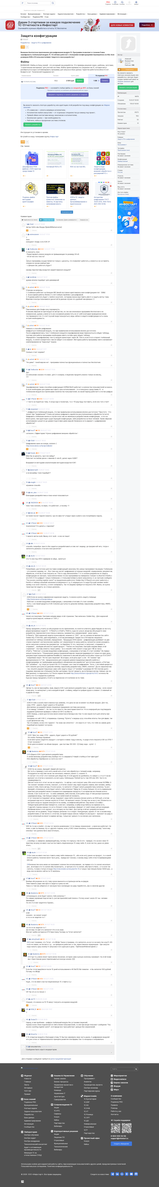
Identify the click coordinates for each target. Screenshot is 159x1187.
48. (27, 1009)
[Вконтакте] (117, 1174)
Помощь (114, 1108)
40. (27, 924)
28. (27, 613)
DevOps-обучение (31, 1135)
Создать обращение (121, 1144)
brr (30, 349)
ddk (31, 543)
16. (27, 453)
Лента (26, 1085)
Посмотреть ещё (67, 212)
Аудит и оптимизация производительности (32, 1148)
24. (27, 543)
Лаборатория (30, 1132)
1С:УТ (86, 1111)
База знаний (30, 1099)
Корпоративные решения (66, 1131)
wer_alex (33, 492)
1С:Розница (88, 1114)
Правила (114, 1105)
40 (28, 942)
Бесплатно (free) (123, 194)
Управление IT (59, 1093)
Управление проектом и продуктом (63, 1086)
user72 (32, 999)
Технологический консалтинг (35, 1144)
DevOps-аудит (30, 1138)
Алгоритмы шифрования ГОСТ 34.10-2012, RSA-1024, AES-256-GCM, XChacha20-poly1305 (102, 201)
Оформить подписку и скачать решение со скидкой (67, 95)
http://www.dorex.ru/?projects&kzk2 (39, 446)
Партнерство (59, 1123)
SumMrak (32, 277)
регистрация (56, 1059)
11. (27, 384)
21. (27, 513)
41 (29, 957)
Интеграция (29, 1124)
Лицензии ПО (59, 1137)
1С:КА (86, 1105)
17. (27, 470)
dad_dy (32, 513)
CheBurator (33, 249)
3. (26, 249)
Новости (27, 1079)
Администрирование (32, 1121)
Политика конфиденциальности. (60, 1166)
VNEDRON (34, 503)
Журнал (28, 1076)
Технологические (61, 1147)
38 (28, 864)
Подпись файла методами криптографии (28, 199)
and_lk (32, 566)
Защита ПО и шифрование (126, 139)
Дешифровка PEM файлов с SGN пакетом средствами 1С (31, 169)
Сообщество (29, 1127)
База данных (29, 1118)
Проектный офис (92, 1138)
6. (26, 306)
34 (28, 855)
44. (28, 852)
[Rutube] (136, 1174)
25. (27, 556)
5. (26, 287)
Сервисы (57, 1114)
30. (27, 685)
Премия (27, 1094)
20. (27, 503)
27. (28, 594)
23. (27, 533)
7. (26, 325)
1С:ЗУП (87, 1118)
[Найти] (136, 1069)
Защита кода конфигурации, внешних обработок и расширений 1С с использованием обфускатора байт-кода (102, 173)
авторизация (66, 1059)
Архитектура (59, 1096)
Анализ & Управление (64, 1076)
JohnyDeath (35, 939)
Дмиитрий (34, 470)
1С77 (86, 1130)
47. (27, 999)
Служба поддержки (121, 1120)
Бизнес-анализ (60, 1079)
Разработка (29, 1114)
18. (27, 482)
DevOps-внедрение (32, 1141)
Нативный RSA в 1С (54, 167)
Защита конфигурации (39, 36)
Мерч (116, 1090)
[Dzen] (127, 1174)
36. (29, 766)
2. (26, 234)
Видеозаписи (120, 1079)
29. (27, 626)
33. (27, 823)
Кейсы (56, 1120)
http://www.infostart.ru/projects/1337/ (84, 673)
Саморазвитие (60, 1100)
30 (28, 754)
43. (27, 966)
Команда (57, 1090)
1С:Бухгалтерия (90, 1099)
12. (27, 399)
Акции (56, 1108)
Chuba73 (33, 1019)
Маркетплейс (90, 1096)
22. (27, 523)
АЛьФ (31, 224)
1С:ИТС (57, 1111)
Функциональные (31, 1105)
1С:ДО (86, 1121)
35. (29, 732)
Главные (27, 1082)
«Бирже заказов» (124, 81)
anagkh (33, 482)
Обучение (88, 1076)
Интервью (28, 1088)
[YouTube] (131, 1174)
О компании (116, 1096)
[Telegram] (112, 1174)
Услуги (56, 1117)
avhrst (31, 287)
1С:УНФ (87, 1108)
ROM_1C (33, 1009)
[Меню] (22, 3)
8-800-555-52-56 (118, 1136)
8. (26, 349)
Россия (120, 172)
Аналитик (87, 1082)
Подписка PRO (30, 1102)
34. (27, 838)
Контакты (115, 1114)
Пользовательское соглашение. (34, 1166)
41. (28, 939)
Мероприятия (120, 1076)
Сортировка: (66, 220)
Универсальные (123, 161)
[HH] (122, 1174)
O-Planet (33, 399)
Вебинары (58, 1126)
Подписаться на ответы (30, 220)
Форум (117, 1086)
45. (27, 979)
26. (27, 566)
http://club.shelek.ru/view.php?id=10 (66, 869)
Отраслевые (59, 1140)
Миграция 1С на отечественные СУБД (33, 1154)
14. (27, 430)
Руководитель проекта (93, 1085)
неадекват (34, 409)
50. (27, 1034)
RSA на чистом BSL (78, 167)
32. (28, 751)
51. (27, 1047)
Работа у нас (116, 1111)
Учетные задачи (30, 1108)
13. (27, 409)
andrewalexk (34, 234)
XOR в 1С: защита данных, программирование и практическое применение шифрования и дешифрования (78, 203)
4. (26, 277)
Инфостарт (54, 137)
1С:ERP (86, 1102)
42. (29, 954)
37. (27, 878)
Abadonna (35, 751)
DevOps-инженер (91, 1088)
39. (27, 910)
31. (28, 700)
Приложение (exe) (124, 150)
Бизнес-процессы (61, 1082)
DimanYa (33, 1034)
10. (27, 369)
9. (26, 359)
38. (27, 893)
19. (27, 492)
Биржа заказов (121, 1083)
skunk (32, 556)
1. (26, 224)
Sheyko (33, 453)
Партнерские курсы (92, 1091)
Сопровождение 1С (63, 1105)
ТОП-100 (27, 1091)
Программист (122, 145)
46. (27, 989)
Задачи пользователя (33, 1111)
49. (27, 1019)
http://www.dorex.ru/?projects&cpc (39, 599)
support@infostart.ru (119, 1138)
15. (27, 441)
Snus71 (32, 430)
